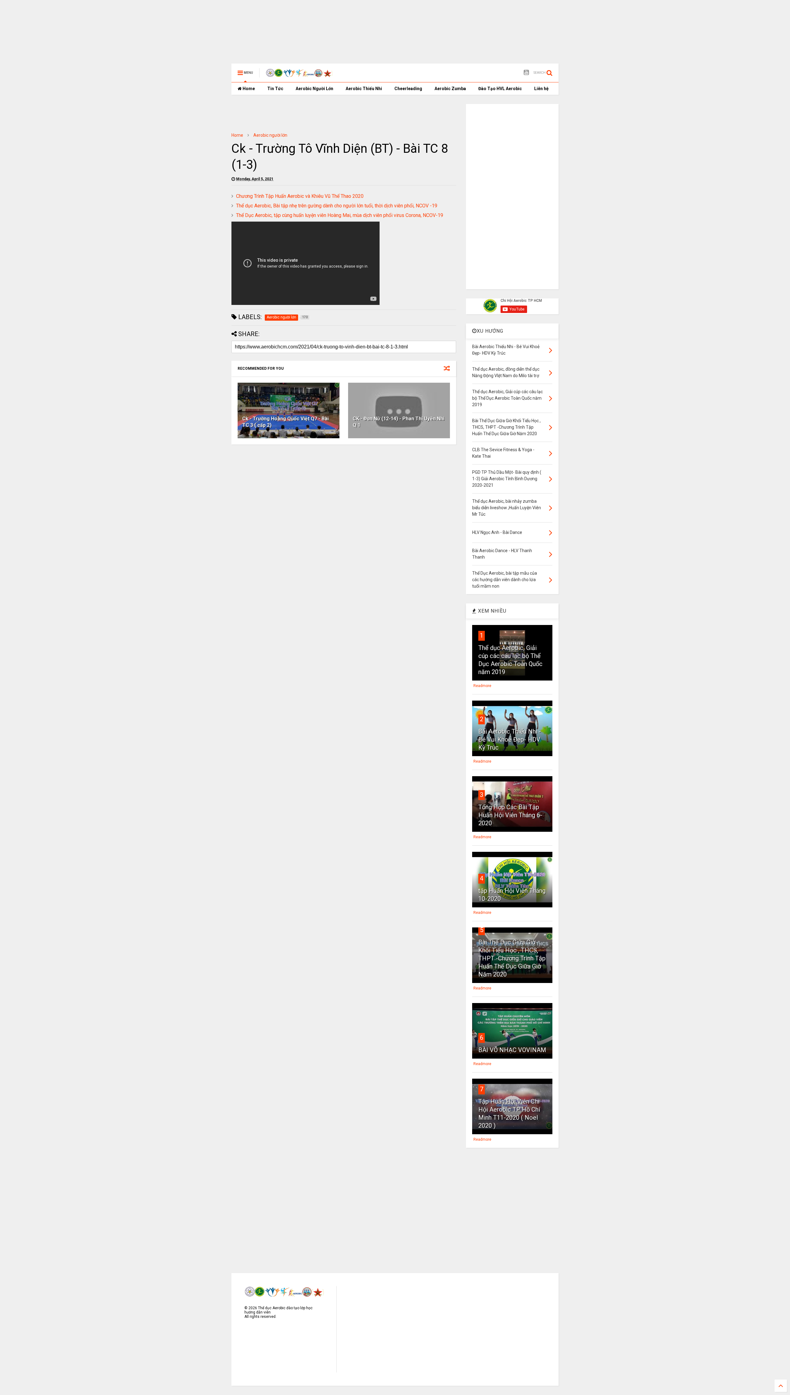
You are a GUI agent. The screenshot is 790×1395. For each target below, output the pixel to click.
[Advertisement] (381, 20)
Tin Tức (275, 88)
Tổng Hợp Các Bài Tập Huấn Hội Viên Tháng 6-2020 (510, 815)
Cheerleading (408, 88)
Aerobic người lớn (270, 135)
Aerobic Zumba (450, 88)
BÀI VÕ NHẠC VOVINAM (512, 1050)
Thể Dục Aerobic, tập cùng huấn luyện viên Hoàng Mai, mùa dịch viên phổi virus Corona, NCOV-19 (339, 215)
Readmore (482, 686)
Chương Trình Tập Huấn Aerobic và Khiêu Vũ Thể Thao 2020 (300, 196)
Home (248, 88)
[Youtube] (526, 72)
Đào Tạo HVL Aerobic (500, 88)
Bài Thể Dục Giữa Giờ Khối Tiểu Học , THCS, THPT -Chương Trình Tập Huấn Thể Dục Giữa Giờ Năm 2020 (512, 958)
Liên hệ (541, 88)
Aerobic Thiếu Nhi (364, 88)
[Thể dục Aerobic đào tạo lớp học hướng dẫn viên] (299, 74)
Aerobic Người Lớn (314, 88)
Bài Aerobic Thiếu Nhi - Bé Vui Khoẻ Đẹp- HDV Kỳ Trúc (509, 739)
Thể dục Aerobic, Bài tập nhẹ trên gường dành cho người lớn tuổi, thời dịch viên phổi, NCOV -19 (336, 206)
